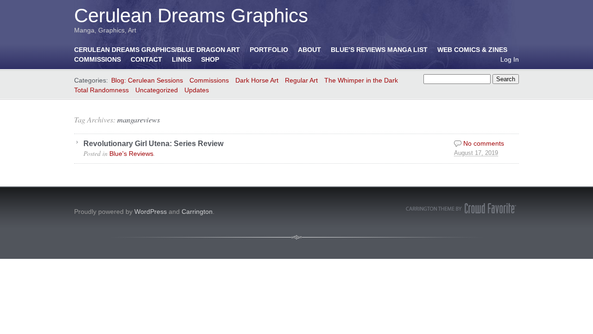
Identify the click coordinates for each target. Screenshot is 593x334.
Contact (146, 59)
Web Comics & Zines (472, 49)
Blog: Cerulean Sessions (147, 80)
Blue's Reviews (131, 153)
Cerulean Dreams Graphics (191, 15)
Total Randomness (101, 90)
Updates (196, 90)
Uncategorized (156, 90)
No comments (483, 143)
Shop (210, 59)
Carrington (197, 211)
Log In (509, 59)
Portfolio (269, 49)
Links (181, 59)
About (309, 49)
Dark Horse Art (256, 80)
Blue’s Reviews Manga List (379, 49)
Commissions (97, 59)
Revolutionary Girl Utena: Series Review (153, 143)
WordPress (150, 211)
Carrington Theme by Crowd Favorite (461, 208)
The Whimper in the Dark (361, 80)
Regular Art (301, 80)
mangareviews (138, 119)
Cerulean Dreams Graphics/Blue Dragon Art (157, 49)
